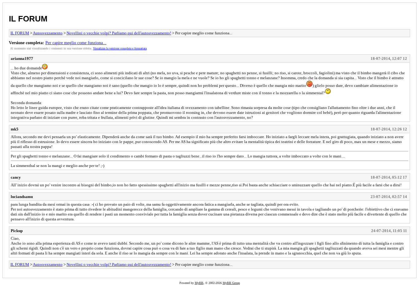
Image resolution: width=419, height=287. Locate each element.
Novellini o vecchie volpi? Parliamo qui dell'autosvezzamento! (119, 33)
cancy (16, 177)
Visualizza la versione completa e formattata (120, 48)
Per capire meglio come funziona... (75, 42)
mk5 (14, 129)
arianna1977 (22, 58)
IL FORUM (28, 18)
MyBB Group (231, 283)
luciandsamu (22, 196)
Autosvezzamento (48, 33)
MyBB (199, 283)
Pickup (17, 230)
